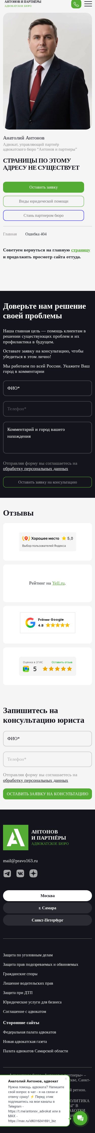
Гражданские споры (20, 974)
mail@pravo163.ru (20, 860)
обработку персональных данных (35, 468)
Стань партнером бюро (44, 215)
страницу (80, 249)
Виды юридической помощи (43, 201)
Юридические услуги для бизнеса (32, 1002)
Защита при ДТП (18, 992)
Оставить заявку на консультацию (47, 482)
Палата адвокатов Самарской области (35, 1051)
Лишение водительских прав (28, 983)
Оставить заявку (43, 187)
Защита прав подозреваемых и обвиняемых (40, 964)
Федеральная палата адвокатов (29, 1032)
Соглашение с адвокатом (24, 1011)
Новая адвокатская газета (25, 1041)
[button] (47, 622)
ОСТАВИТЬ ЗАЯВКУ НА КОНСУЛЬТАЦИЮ (47, 794)
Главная (10, 234)
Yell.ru (58, 583)
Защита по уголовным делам (28, 955)
